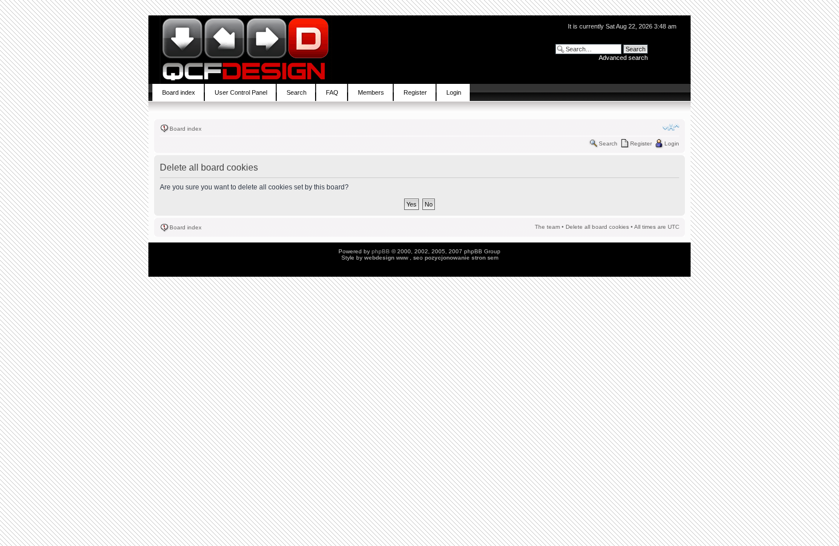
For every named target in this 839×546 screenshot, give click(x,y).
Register (641, 143)
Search (608, 143)
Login (671, 143)
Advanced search (623, 57)
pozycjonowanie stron (455, 257)
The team (547, 227)
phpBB (381, 251)
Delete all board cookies (597, 227)
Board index (185, 129)
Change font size (671, 127)
